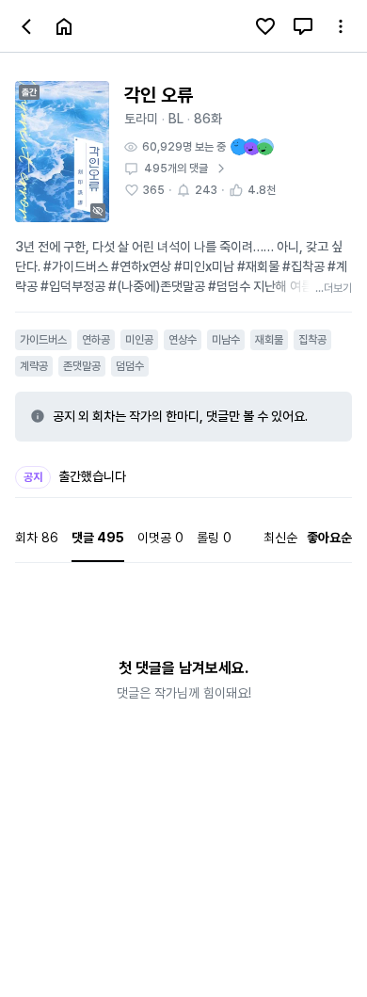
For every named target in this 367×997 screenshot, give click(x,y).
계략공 (34, 366)
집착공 (312, 339)
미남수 (226, 339)
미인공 (139, 339)
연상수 (182, 339)
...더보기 (333, 288)
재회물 (269, 339)
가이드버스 (43, 339)
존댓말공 (82, 366)
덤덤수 (130, 366)
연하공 (96, 339)
